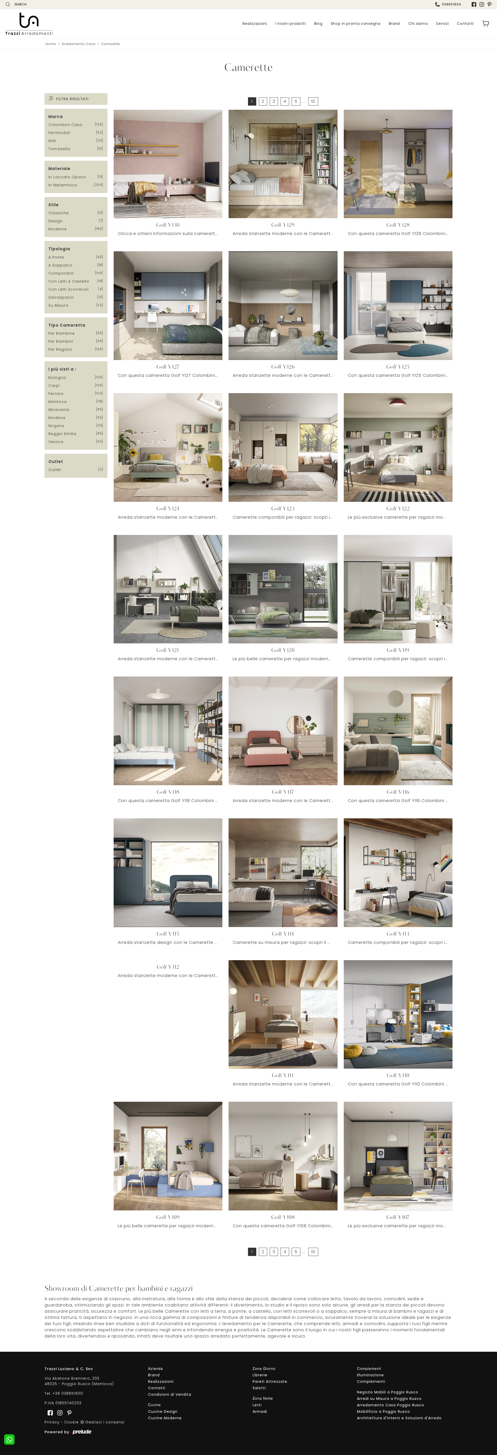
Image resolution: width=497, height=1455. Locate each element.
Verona (55, 441)
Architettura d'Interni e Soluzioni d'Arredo (399, 1418)
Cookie (71, 1422)
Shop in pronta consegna (356, 23)
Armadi (260, 1411)
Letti (257, 1405)
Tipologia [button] (59, 249)
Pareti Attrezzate (270, 1381)
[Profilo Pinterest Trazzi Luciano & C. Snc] (68, 1412)
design (55, 221)
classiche (58, 213)
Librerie (260, 1375)
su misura (58, 305)
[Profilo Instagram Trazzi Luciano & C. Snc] (481, 4)
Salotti (259, 1388)
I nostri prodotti (290, 23)
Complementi (371, 1381)
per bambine (61, 333)
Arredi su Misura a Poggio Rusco (389, 1398)
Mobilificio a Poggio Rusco (383, 1411)
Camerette (110, 44)
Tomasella (59, 148)
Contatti (465, 23)
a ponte (56, 257)
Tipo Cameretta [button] (66, 325)
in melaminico (62, 185)
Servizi (442, 23)
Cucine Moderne (165, 1418)
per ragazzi (60, 349)
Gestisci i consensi (105, 1422)
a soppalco (60, 265)
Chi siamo (418, 23)
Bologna (57, 377)
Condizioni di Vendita (169, 1394)
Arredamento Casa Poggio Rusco (390, 1405)
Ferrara (55, 393)
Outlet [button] (55, 461)
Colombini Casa (65, 124)
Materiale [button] (59, 168)
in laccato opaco (67, 177)
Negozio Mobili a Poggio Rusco (387, 1392)
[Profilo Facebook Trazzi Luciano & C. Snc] (474, 4)
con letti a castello (68, 281)
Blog (318, 23)
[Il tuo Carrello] (486, 23)
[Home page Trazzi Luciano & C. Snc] (61, 23)
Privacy (52, 1422)
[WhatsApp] (9, 1439)
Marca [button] (55, 116)
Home (51, 44)
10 (313, 101)
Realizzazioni (255, 23)
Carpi (54, 385)
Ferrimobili (59, 132)
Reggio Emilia (62, 433)
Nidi (52, 140)
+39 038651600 (68, 1393)
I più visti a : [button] (62, 369)
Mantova (57, 401)
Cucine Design (163, 1411)
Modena (56, 417)
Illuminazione (370, 1375)
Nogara (56, 425)
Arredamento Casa (79, 44)
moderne (57, 229)
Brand (394, 23)
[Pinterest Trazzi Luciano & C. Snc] (489, 4)
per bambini (60, 341)
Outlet (54, 469)
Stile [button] (53, 205)
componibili (61, 273)
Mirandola (58, 409)
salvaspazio (61, 297)
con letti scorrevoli (68, 289)
